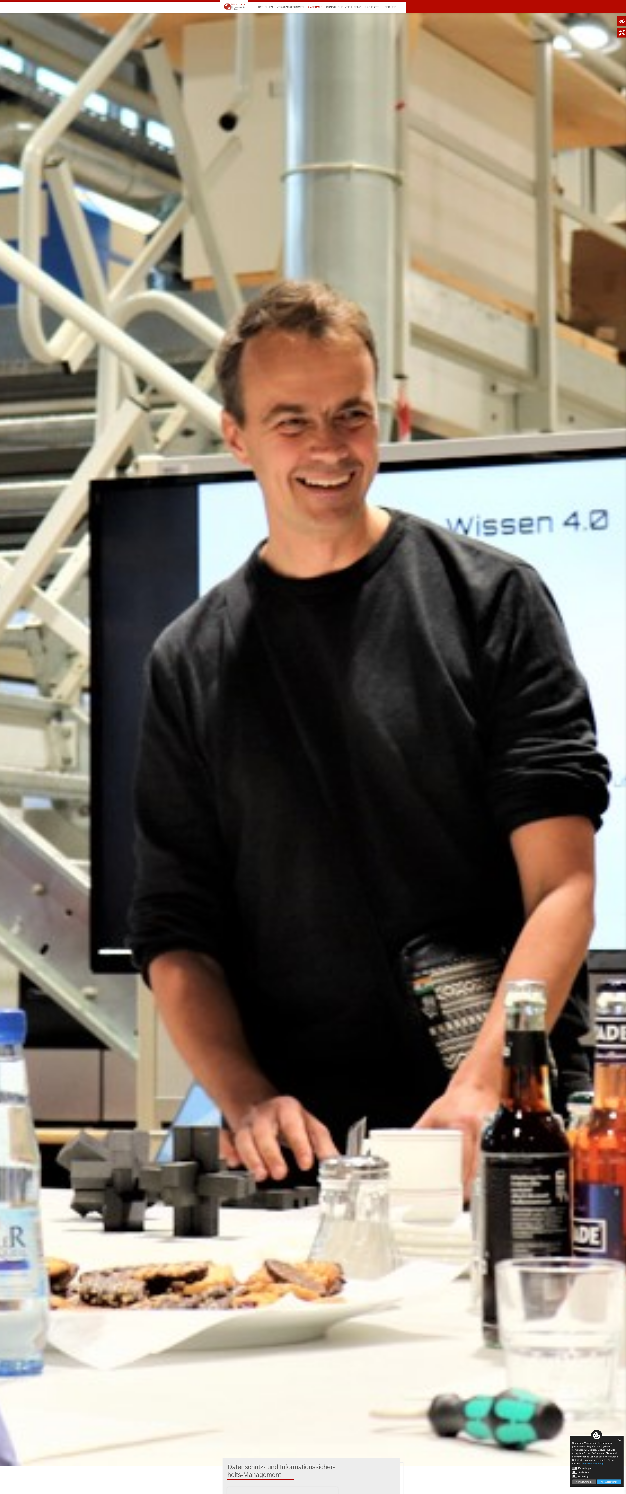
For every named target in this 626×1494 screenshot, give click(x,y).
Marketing (583, 1476)
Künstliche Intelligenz (343, 7)
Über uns (389, 7)
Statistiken (583, 1472)
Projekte (372, 7)
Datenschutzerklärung (592, 1463)
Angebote (315, 7)
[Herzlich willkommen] (234, 6)
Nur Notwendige (584, 1481)
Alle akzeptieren (609, 1481)
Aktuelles (265, 7)
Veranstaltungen (290, 7)
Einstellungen (585, 1468)
